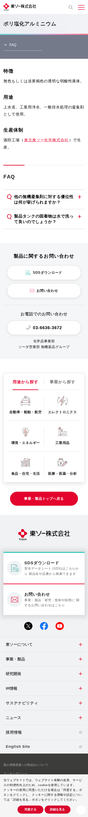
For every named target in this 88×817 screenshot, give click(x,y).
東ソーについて (19, 644)
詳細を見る (57, 809)
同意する (31, 809)
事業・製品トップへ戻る (44, 498)
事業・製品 (15, 659)
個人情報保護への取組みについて (25, 764)
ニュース (13, 718)
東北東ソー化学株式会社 (46, 140)
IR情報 (11, 688)
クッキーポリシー (15, 773)
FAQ (12, 45)
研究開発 (13, 674)
